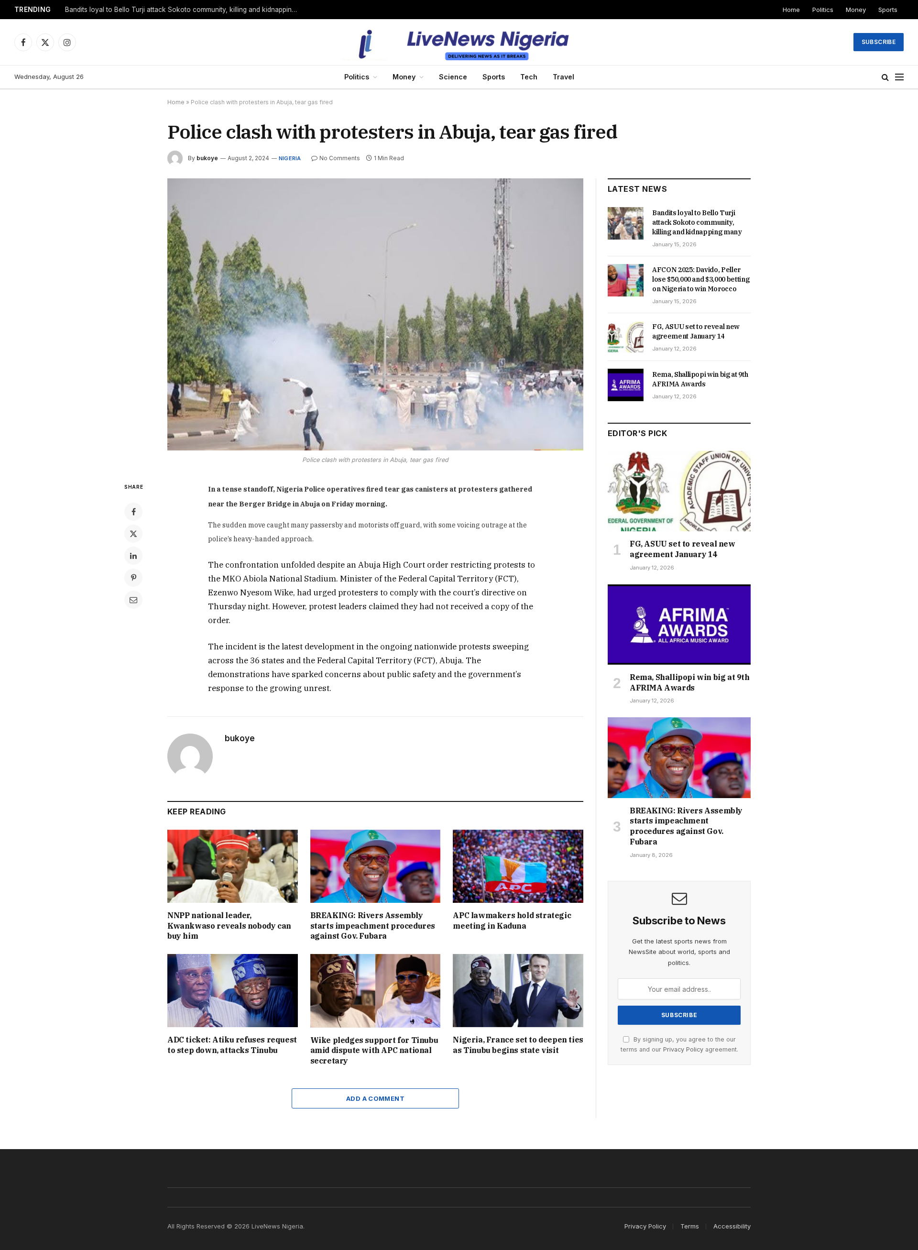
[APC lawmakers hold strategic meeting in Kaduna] (518, 866)
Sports (887, 9)
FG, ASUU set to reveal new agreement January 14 (696, 331)
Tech (528, 77)
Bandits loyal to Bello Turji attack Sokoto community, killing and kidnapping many (697, 222)
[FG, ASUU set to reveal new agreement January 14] (626, 337)
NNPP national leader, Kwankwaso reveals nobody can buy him (229, 925)
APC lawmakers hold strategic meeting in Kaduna (512, 920)
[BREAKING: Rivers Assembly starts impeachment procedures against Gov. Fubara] (375, 866)
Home (791, 9)
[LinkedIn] (133, 556)
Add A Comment (375, 1098)
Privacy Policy (683, 1049)
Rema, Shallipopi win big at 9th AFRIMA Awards (700, 379)
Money (856, 9)
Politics (822, 9)
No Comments (339, 158)
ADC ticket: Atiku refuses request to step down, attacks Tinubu (232, 1045)
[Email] (133, 600)
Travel (563, 77)
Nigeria (290, 158)
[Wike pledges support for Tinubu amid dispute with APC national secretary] (375, 990)
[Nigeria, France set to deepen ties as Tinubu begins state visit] (518, 990)
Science (453, 77)
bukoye (207, 158)
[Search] (885, 77)
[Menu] (899, 77)
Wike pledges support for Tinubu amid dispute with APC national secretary (374, 1050)
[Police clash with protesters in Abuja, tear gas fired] (375, 314)
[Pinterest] (133, 578)
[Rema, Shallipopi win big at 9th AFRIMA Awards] (626, 385)
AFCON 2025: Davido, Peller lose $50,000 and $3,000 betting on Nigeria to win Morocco (184, 9)
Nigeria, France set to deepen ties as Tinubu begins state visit (518, 1045)
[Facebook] (133, 512)
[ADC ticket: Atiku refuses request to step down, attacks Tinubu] (232, 990)
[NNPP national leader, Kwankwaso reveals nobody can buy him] (232, 866)
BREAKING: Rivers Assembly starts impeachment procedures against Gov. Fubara (372, 925)
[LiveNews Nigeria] (459, 42)
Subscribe (879, 41)
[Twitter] (133, 534)
